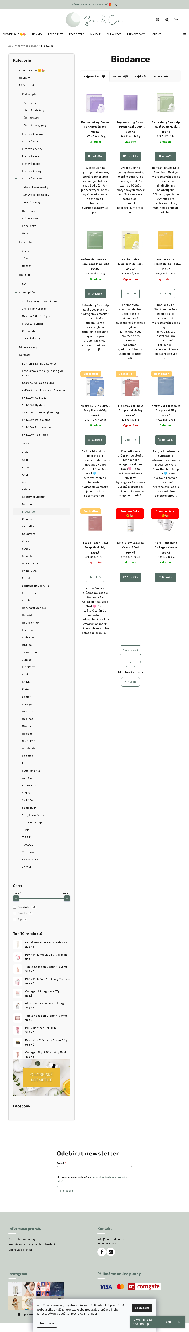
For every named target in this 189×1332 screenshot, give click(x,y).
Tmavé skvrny (31, 338)
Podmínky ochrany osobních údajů (31, 1244)
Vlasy (25, 251)
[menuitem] (14, 34)
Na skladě (26, 907)
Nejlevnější (120, 76)
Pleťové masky (32, 179)
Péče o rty (29, 226)
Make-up (25, 275)
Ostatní (27, 233)
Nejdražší (141, 76)
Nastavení (47, 1323)
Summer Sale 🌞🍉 (32, 70)
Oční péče (29, 211)
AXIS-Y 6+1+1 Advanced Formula (43, 390)
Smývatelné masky (36, 195)
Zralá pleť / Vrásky (34, 309)
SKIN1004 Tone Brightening (40, 412)
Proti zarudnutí (32, 324)
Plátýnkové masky (35, 187)
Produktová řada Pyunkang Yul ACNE (43, 373)
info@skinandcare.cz (111, 1239)
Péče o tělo (26, 242)
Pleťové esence (32, 149)
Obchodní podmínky (22, 1239)
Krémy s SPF (30, 219)
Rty (24, 284)
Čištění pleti (30, 94)
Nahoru (132, 682)
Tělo (25, 258)
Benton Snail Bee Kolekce (39, 364)
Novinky (24, 78)
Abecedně (161, 76)
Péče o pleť (26, 85)
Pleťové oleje (31, 164)
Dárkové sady (28, 347)
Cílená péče (27, 293)
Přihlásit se (66, 1191)
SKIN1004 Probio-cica (36, 427)
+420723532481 (107, 1244)
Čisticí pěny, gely (34, 125)
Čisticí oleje (31, 103)
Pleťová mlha (31, 142)
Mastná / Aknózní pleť (36, 316)
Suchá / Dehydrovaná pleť (39, 301)
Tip (22, 919)
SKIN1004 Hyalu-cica (36, 405)
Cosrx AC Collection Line (38, 383)
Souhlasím (142, 1308)
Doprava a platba (20, 1250)
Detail (128, 294)
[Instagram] (110, 1252)
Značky (24, 444)
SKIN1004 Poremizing (36, 420)
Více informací (87, 1314)
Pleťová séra (30, 156)
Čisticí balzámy (33, 110)
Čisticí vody (31, 118)
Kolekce (24, 355)
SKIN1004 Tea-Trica (35, 435)
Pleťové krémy (32, 171)
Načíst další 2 (130, 650)
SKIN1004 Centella (34, 398)
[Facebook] (101, 1252)
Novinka (24, 913)
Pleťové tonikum (33, 134)
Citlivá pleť (29, 331)
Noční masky (31, 202)
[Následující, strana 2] (130, 662)
